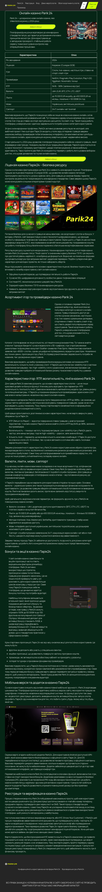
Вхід (84, 5)
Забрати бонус (35, 27)
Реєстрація (93, 5)
